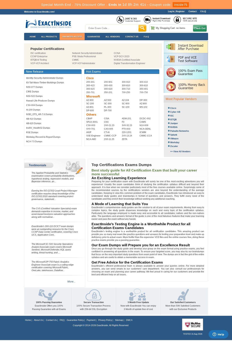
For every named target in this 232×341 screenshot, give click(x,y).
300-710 (126, 89)
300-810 (126, 85)
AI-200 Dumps (33, 110)
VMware (174, 138)
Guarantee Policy (75, 320)
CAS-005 (108, 129)
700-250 (126, 92)
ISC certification (38, 53)
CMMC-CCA (146, 135)
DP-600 (90, 110)
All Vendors (112, 37)
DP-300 (143, 100)
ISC (172, 116)
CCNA (117, 53)
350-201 (108, 92)
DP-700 (108, 110)
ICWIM (143, 132)
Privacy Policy (105, 320)
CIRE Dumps (32, 91)
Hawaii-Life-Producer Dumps (40, 100)
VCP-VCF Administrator (83, 63)
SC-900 (125, 103)
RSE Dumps (32, 132)
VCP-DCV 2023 (121, 56)
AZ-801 (90, 107)
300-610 (144, 85)
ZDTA (124, 139)
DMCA (129, 320)
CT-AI (106, 132)
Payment (91, 320)
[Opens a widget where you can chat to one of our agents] (218, 334)
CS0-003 (90, 125)
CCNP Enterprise (38, 56)
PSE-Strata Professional (84, 56)
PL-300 (107, 107)
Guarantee (93, 37)
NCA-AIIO (91, 139)
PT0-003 (126, 129)
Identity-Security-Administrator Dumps (44, 78)
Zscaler (174, 146)
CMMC (75, 60)
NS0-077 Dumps (34, 87)
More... (71, 281)
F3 (123, 122)
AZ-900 (90, 100)
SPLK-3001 (92, 122)
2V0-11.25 (109, 139)
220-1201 (126, 132)
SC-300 (108, 103)
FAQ (62, 320)
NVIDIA (174, 127)
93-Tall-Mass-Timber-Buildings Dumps (45, 82)
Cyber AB (175, 112)
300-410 (144, 82)
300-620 (108, 89)
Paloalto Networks (179, 131)
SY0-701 (90, 129)
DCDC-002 (145, 118)
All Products (49, 37)
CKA (106, 122)
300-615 (90, 89)
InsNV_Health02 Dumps (38, 128)
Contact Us (51, 320)
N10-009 (144, 125)
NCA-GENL (145, 129)
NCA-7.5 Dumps (34, 141)
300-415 (90, 85)
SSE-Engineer (93, 135)
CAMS (143, 122)
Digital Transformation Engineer (129, 63)
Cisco (173, 108)
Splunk (173, 135)
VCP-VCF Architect (39, 63)
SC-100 (125, 107)
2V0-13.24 (127, 135)
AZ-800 (143, 103)
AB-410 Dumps (33, 119)
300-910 (126, 82)
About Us (38, 320)
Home (33, 37)
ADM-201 (126, 118)
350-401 (144, 89)
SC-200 (90, 103)
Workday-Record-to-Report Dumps (43, 137)
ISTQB (173, 119)
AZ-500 (107, 100)
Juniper (174, 123)
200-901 (108, 82)
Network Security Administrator (87, 53)
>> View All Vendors (180, 151)
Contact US (131, 37)
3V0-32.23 (127, 125)
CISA (106, 118)
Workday (174, 142)
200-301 (90, 82)
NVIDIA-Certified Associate (127, 60)
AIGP (88, 132)
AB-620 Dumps (33, 123)
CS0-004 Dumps (34, 105)
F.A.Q (146, 37)
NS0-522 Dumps (34, 96)
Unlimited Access (72, 37)
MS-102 (143, 107)
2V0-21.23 (109, 125)
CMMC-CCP (110, 135)
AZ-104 (125, 100)
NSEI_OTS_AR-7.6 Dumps (39, 114)
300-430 (108, 85)
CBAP (89, 118)
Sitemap (119, 320)
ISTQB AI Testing (38, 60)
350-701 (90, 92)
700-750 (144, 92)
